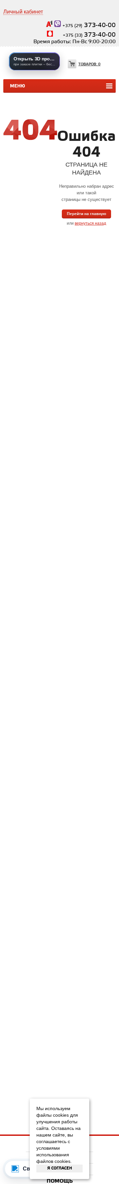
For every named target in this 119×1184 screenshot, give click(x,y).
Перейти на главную (86, 213)
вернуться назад (90, 223)
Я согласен (59, 1168)
